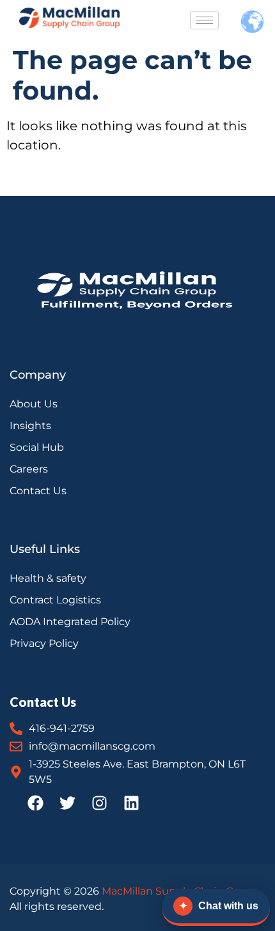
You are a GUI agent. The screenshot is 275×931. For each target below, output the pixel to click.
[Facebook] (35, 803)
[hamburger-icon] (204, 20)
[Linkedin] (131, 803)
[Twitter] (67, 803)
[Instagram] (99, 803)
